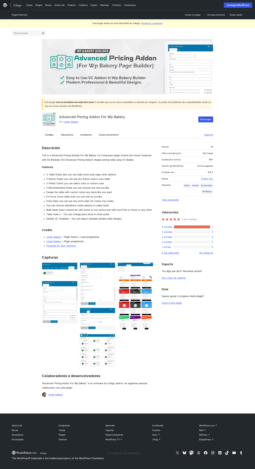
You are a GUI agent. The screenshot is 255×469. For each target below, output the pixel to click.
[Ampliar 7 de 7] (149, 277)
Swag (156, 439)
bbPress (204, 435)
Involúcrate (157, 425)
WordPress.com (208, 425)
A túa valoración (170, 252)
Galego (43, 453)
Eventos (156, 430)
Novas (15, 430)
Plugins (62, 435)
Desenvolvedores (114, 435)
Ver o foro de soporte (174, 277)
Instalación (86, 134)
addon (187, 185)
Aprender (110, 425)
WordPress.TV (114, 439)
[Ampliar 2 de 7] (73, 284)
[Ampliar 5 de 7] (111, 336)
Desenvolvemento (109, 134)
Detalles (49, 134)
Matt (202, 430)
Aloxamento (17, 435)
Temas (62, 430)
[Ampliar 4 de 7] (111, 311)
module (195, 185)
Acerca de (17, 425)
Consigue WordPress (238, 5)
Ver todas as (206, 252)
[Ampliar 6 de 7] (149, 266)
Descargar (205, 119)
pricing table (206, 185)
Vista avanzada (170, 199)
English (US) (207, 178)
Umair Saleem (71, 121)
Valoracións (67, 134)
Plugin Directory (19, 15)
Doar (156, 435)
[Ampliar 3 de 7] (111, 266)
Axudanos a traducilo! (151, 23)
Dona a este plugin (172, 302)
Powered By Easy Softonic (61, 245)
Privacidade (17, 439)
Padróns (63, 439)
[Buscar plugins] (43, 33)
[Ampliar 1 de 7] (73, 266)
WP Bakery (207, 191)
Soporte (208, 134)
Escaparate (64, 425)
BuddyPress (206, 439)
